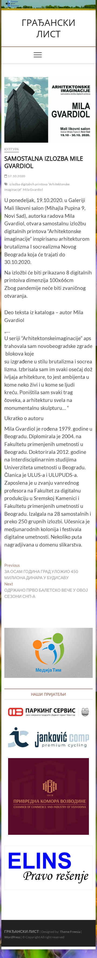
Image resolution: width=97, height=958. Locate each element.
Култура (11, 149)
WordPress (12, 937)
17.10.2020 (16, 176)
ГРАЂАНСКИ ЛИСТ (48, 28)
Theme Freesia (70, 932)
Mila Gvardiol (33, 189)
